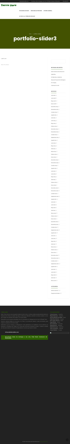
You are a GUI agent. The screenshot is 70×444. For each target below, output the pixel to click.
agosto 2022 (53, 199)
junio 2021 (53, 238)
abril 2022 (53, 210)
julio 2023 (53, 171)
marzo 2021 (53, 246)
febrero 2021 (54, 249)
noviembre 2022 (54, 190)
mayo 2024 (53, 145)
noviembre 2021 (54, 224)
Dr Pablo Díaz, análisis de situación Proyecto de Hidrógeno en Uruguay (58, 80)
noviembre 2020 (54, 258)
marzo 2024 (53, 151)
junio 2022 (53, 204)
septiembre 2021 (55, 230)
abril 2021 (53, 244)
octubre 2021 (54, 227)
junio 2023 (53, 173)
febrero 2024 (54, 154)
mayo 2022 (53, 207)
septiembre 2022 (55, 196)
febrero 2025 (54, 126)
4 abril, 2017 (3, 58)
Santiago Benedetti (44, 441)
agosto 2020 (53, 266)
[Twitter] (1, 67)
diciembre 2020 (54, 255)
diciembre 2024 (54, 129)
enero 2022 (53, 218)
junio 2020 (53, 272)
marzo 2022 (53, 213)
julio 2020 (53, 269)
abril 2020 (53, 277)
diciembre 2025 (54, 106)
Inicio (30, 33)
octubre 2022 (54, 193)
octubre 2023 (54, 165)
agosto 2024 (53, 140)
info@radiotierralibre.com (23, 1)
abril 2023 (53, 179)
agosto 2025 (53, 115)
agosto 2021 (53, 232)
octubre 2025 (54, 112)
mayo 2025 (53, 123)
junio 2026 (53, 98)
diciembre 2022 (54, 187)
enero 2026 (53, 103)
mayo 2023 (53, 176)
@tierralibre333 (65, 1)
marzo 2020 (53, 280)
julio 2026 (53, 95)
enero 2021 (53, 252)
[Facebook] (1, 66)
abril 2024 (53, 148)
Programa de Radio (55, 293)
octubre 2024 (54, 134)
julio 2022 (53, 202)
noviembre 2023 (54, 162)
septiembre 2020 (55, 263)
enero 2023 (53, 185)
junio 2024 (53, 143)
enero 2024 (53, 157)
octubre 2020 (54, 260)
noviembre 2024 (54, 131)
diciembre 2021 (54, 221)
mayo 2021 (53, 241)
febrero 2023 (54, 182)
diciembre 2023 (54, 159)
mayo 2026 (53, 101)
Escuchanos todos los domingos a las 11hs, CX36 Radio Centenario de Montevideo (45, 1)
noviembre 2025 (54, 109)
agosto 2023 (53, 168)
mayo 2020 (53, 274)
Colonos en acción (55, 85)
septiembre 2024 (55, 137)
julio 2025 (53, 117)
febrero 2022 (54, 216)
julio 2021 (53, 235)
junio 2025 (53, 120)
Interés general (54, 290)
